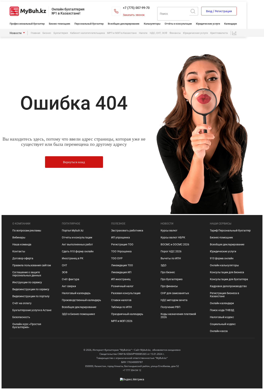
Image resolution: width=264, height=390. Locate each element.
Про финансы (169, 286)
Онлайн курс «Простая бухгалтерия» (26, 326)
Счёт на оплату (22, 303)
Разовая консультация (126, 293)
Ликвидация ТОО (122, 265)
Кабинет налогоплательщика (87, 33)
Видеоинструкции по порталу (30, 296)
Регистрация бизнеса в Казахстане (224, 295)
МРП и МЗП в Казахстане (122, 33)
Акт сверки (69, 286)
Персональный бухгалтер (89, 23)
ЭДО (163, 265)
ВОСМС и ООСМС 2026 (175, 244)
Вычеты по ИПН (171, 258)
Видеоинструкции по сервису (30, 289)
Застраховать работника (127, 230)
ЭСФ (64, 272)
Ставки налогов (121, 300)
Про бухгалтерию (171, 279)
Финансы (175, 33)
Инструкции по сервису (27, 282)
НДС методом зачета (174, 300)
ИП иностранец (120, 279)
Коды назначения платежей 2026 (178, 315)
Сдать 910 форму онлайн (78, 251)
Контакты (18, 251)
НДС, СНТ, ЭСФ (158, 33)
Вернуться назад (74, 162)
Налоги (143, 33)
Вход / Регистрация (219, 11)
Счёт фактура (70, 279)
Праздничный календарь (127, 314)
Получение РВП (170, 307)
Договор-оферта (22, 258)
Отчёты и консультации (178, 23)
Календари (230, 23)
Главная (35, 33)
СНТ (64, 265)
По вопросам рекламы (26, 230)
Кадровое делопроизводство (228, 286)
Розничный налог (122, 286)
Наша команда (21, 244)
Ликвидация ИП (121, 272)
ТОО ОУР (117, 258)
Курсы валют (169, 230)
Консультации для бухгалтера (229, 279)
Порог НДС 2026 (171, 251)
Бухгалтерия (61, 33)
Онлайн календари (222, 303)
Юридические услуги (208, 23)
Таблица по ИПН (121, 307)
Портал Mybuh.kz (72, 230)
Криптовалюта (219, 33)
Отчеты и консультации (77, 237)
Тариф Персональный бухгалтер (230, 230)
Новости (16, 33)
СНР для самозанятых (175, 293)
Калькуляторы (152, 23)
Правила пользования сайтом (31, 265)
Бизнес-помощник (59, 23)
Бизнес (47, 33)
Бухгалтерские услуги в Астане (31, 310)
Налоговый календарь (76, 293)
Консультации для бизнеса (227, 272)
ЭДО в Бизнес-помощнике (78, 314)
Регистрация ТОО (122, 244)
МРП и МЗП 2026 (121, 321)
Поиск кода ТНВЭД (222, 310)
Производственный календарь (81, 300)
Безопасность (21, 317)
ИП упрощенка (120, 237)
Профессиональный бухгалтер (27, 23)
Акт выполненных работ (77, 244)
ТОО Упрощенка (121, 251)
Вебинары (18, 237)
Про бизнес (168, 272)
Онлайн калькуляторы (224, 265)
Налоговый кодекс (222, 317)
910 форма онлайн (221, 258)
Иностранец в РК (72, 258)
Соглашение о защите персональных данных (26, 274)
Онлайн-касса (219, 331)
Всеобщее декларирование (123, 23)
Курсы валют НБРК (173, 237)
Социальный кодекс (223, 324)
